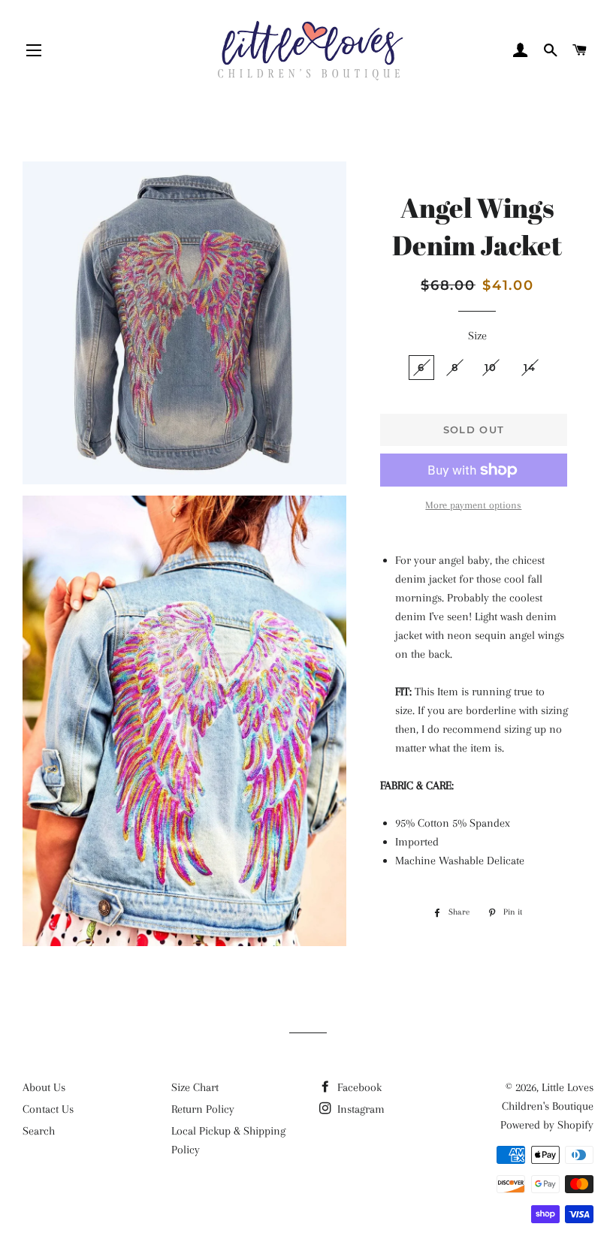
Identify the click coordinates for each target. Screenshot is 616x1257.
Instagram (359, 1109)
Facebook (358, 1087)
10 (491, 367)
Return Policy (202, 1109)
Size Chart (195, 1087)
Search (39, 1131)
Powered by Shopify (546, 1125)
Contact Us (48, 1109)
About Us (44, 1087)
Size (477, 335)
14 (530, 367)
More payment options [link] (473, 505)
